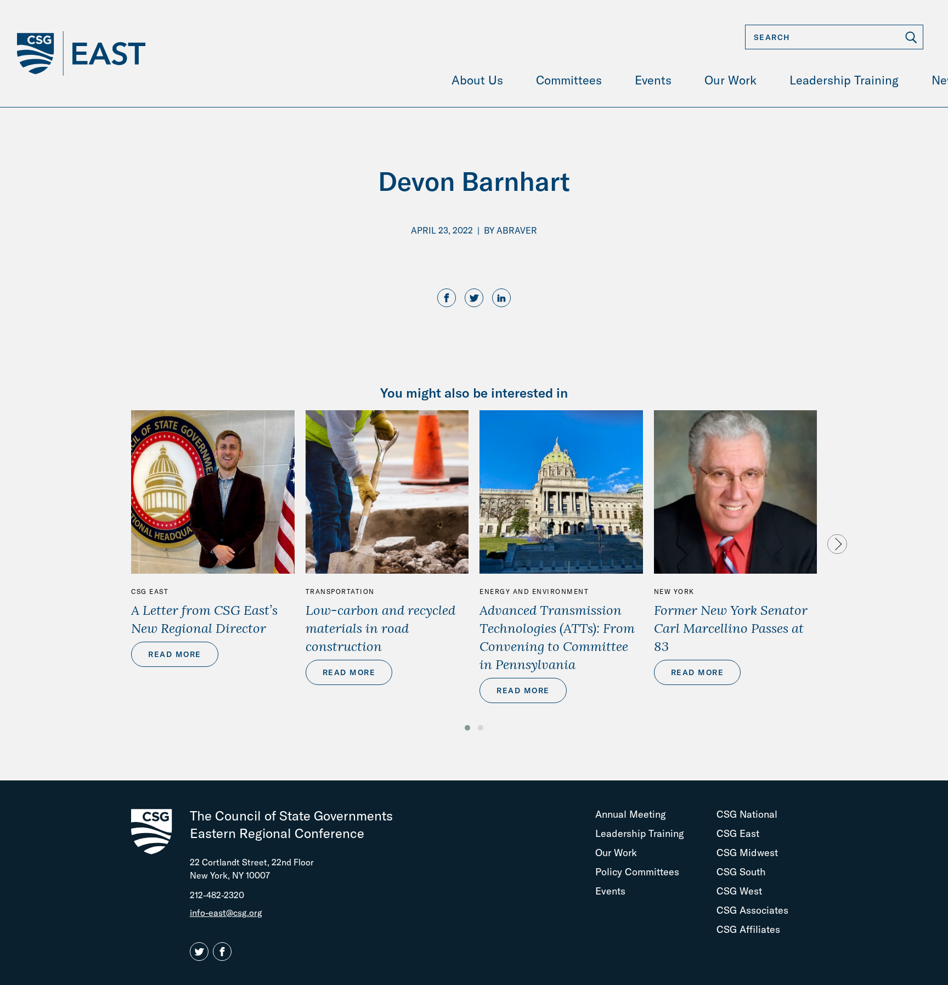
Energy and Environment (534, 591)
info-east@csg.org (226, 912)
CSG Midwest (747, 852)
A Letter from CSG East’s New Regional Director (204, 619)
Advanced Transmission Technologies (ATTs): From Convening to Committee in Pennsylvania (557, 637)
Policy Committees (637, 871)
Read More (174, 654)
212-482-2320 (217, 895)
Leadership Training (639, 833)
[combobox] (834, 37)
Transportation (340, 591)
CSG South (741, 871)
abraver (516, 230)
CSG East (149, 591)
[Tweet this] (474, 298)
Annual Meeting (630, 814)
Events (610, 891)
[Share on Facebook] (446, 298)
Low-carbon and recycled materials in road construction (380, 628)
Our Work (616, 852)
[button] (467, 727)
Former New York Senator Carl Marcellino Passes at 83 (731, 628)
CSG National (746, 814)
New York (674, 591)
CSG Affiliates (748, 929)
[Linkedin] (501, 298)
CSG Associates (752, 910)
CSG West (739, 891)
